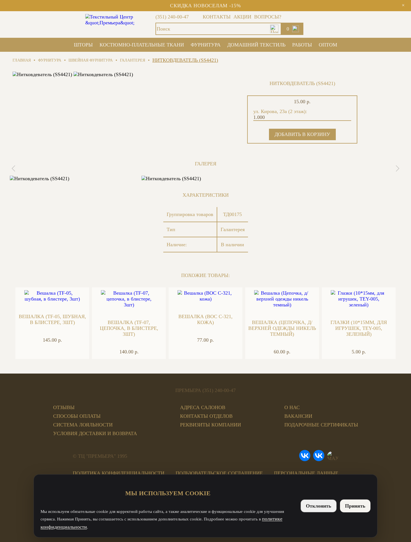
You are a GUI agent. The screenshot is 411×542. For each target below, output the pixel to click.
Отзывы (64, 407)
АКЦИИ (242, 17)
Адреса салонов (202, 407)
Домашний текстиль (256, 45)
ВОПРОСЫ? (267, 17)
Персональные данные (306, 473)
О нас (292, 407)
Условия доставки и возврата (95, 433)
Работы (302, 45)
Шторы (83, 45)
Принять (355, 506)
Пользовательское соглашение (219, 473)
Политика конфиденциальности (118, 473)
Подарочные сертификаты (321, 425)
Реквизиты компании (210, 425)
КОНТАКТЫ (217, 17)
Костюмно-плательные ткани (142, 45)
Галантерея (132, 60)
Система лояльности (83, 425)
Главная (22, 60)
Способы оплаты (77, 416)
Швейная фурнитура (90, 60)
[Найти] (274, 29)
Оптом (328, 45)
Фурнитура (206, 45)
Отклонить (318, 506)
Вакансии (298, 416)
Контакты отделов (206, 416)
